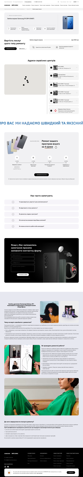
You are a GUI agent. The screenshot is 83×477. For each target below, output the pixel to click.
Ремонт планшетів (35, 5)
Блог (68, 1)
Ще (70, 1)
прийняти (71, 472)
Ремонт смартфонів (26, 5)
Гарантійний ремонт (8, 1)
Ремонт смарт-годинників (45, 5)
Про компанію (63, 1)
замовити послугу (10, 48)
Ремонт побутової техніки (73, 5)
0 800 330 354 (22, 48)
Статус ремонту (28, 1)
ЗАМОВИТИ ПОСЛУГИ (41, 174)
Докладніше (39, 473)
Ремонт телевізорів (55, 5)
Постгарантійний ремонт (18, 1)
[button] (25, 79)
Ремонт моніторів (63, 5)
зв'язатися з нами (23, 274)
